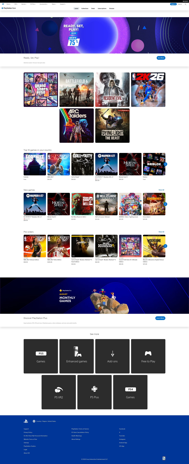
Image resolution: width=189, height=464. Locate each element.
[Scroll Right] (165, 164)
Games (23, 4)
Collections (84, 8)
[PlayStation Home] (3, 4)
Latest (76, 8)
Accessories (43, 4)
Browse (111, 8)
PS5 (15, 4)
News (53, 4)
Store (8, 4)
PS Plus (32, 4)
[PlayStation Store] (9, 8)
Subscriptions (102, 8)
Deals (93, 8)
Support (62, 4)
